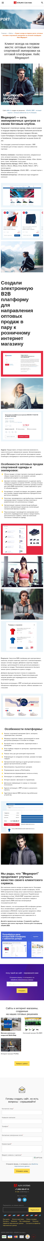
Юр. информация (24, 1221)
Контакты (6, 1221)
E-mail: (22, 1192)
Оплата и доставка (18, 1219)
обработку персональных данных (22, 980)
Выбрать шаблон (22, 1064)
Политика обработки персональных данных (20, 1222)
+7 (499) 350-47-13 (22, 1189)
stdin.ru (8, 110)
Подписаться (34, 1210)
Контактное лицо (8, 1109)
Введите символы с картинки (12, 1155)
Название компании (8, 1117)
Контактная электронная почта (12, 1135)
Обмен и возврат (31, 1219)
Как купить (6, 1219)
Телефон (5, 1126)
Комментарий (7, 1144)
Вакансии (14, 1221)
